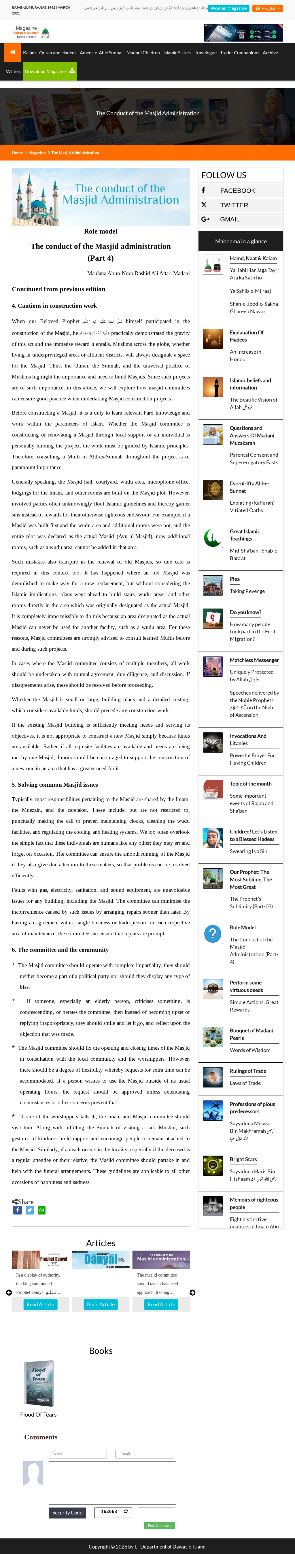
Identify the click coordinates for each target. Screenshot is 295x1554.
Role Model (243, 927)
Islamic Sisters (177, 52)
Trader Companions (239, 52)
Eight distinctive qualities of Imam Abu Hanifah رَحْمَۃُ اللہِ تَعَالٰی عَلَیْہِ (254, 1226)
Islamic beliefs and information (250, 384)
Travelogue (206, 52)
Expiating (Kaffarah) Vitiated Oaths (252, 506)
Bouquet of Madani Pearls (251, 1034)
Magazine (37, 152)
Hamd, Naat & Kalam (253, 258)
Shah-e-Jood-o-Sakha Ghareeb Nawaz (254, 307)
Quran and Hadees (57, 52)
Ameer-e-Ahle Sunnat (101, 52)
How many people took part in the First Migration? (253, 631)
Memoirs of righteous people (254, 1203)
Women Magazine (229, 8)
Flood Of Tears (38, 1414)
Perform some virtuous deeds (246, 986)
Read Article (40, 1304)
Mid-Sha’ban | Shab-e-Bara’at (254, 554)
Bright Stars (243, 1159)
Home (17, 152)
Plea (235, 579)
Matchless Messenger (254, 660)
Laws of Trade (245, 1083)
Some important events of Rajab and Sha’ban (251, 803)
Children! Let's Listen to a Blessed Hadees (253, 835)
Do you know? (245, 612)
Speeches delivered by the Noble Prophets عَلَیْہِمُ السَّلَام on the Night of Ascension (254, 703)
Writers (13, 71)
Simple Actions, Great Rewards (254, 1006)
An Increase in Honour (245, 355)
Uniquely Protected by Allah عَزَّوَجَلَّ (252, 675)
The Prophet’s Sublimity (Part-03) (251, 902)
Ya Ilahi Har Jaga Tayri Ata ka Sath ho (254, 274)
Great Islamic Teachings (245, 535)
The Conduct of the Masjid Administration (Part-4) (254, 950)
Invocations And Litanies (248, 740)
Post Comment (160, 1526)
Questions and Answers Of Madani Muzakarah (252, 435)
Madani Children (143, 52)
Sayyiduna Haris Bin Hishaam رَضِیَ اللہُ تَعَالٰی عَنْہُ (253, 1175)
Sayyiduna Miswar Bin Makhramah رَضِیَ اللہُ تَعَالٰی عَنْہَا (252, 1130)
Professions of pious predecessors (252, 1108)
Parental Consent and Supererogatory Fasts (254, 458)
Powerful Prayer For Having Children (252, 759)
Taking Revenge (247, 591)
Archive (270, 52)
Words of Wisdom (250, 1050)
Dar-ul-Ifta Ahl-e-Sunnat (249, 487)
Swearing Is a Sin (248, 851)
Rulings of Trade (248, 1071)
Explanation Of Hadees (247, 336)
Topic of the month (251, 783)
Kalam (29, 52)
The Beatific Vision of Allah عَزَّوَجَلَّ (253, 403)
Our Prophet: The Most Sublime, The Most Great (251, 879)
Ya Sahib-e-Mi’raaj (250, 291)
